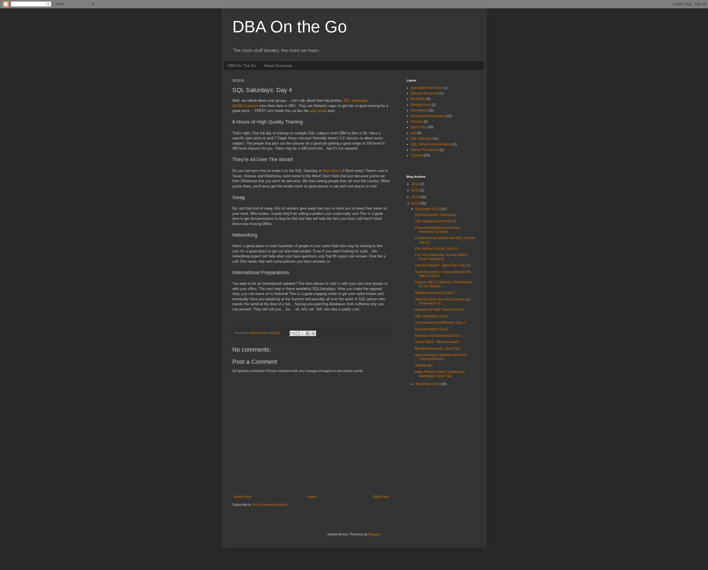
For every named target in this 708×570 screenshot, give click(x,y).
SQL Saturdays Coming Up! (435, 221)
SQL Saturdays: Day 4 (431, 316)
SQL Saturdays (355, 100)
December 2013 (428, 209)
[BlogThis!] (297, 333)
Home (312, 497)
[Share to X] (303, 333)
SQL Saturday (421, 138)
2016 (416, 184)
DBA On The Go (242, 65)
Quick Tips (418, 127)
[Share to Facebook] (308, 333)
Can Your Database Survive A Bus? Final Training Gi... (441, 257)
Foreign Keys (421, 105)
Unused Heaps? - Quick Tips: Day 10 (442, 265)
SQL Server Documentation (431, 144)
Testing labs (424, 365)
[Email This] (292, 333)
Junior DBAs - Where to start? (437, 342)
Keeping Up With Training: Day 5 (439, 310)
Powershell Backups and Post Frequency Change (437, 230)
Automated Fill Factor (426, 88)
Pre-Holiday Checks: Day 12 (436, 248)
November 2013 (428, 384)
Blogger (374, 534)
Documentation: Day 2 (431, 329)
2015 (416, 190)
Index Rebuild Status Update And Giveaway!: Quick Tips (440, 374)
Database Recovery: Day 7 (435, 293)
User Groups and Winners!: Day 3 (440, 323)
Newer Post (242, 497)
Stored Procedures (425, 150)
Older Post (381, 497)
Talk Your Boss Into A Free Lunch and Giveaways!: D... (442, 301)
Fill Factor (418, 99)
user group (318, 111)
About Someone (278, 65)
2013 (416, 203)
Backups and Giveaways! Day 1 (438, 336)
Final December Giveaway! (435, 215)
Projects (417, 122)
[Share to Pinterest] (313, 333)
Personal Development (428, 116)
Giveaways (419, 110)
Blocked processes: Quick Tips (438, 349)
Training (417, 155)
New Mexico (332, 171)
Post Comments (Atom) (270, 505)
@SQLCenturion (245, 106)
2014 (416, 197)
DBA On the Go (289, 26)
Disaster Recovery (424, 93)
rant (414, 133)
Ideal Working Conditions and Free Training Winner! (441, 357)
